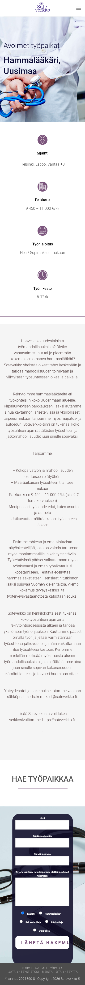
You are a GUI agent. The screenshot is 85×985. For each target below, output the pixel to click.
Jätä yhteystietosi (23, 971)
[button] (78, 8)
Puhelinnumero (42, 854)
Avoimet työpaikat (49, 968)
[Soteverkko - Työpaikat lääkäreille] (43, 8)
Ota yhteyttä (67, 971)
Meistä (47, 971)
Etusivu (26, 968)
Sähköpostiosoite (42, 836)
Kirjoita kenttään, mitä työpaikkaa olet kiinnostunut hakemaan (42, 874)
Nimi (42, 818)
